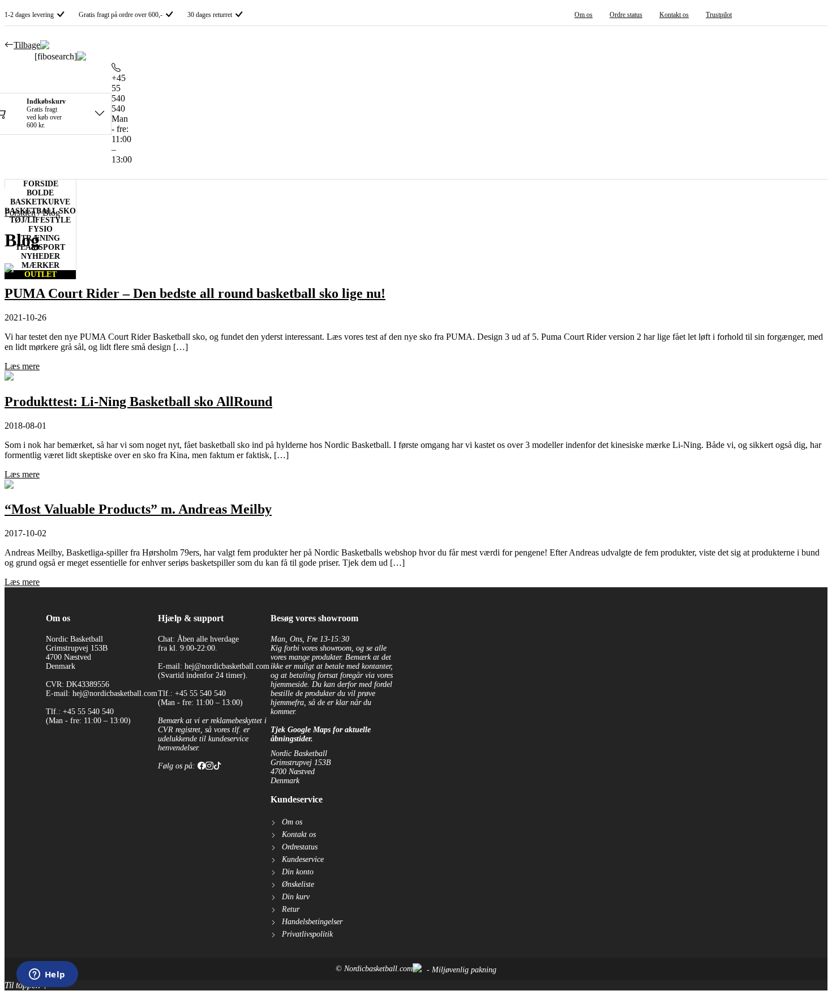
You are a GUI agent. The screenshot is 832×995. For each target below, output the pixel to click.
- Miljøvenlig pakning (460, 970)
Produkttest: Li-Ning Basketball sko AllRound (138, 401)
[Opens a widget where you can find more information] (47, 975)
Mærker (40, 265)
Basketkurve (40, 202)
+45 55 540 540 (118, 93)
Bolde (40, 193)
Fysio (40, 229)
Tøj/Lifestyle (40, 220)
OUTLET (40, 274)
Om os (583, 15)
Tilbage (27, 45)
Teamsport (40, 247)
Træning (40, 238)
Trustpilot (719, 15)
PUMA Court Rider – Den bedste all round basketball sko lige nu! (195, 293)
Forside (40, 184)
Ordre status (626, 15)
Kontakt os (674, 15)
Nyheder (40, 256)
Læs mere (22, 366)
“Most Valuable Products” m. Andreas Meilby (138, 509)
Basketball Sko (40, 211)
